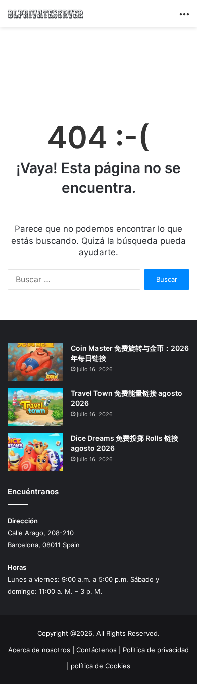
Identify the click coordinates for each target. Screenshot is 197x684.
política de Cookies (100, 666)
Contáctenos (96, 650)
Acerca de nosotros (39, 650)
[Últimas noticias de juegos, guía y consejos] (45, 13)
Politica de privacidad (156, 650)
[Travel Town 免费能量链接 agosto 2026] (35, 407)
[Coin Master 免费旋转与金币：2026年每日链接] (35, 362)
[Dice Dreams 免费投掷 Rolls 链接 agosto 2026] (35, 452)
